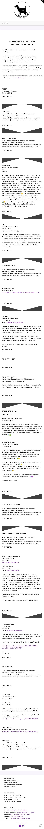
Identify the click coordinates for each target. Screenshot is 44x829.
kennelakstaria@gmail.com (15, 630)
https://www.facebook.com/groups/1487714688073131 (20, 719)
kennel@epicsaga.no (19, 78)
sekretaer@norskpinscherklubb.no (17, 810)
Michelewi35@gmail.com (15, 322)
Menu (6, 23)
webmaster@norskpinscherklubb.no (21, 818)
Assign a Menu (22, 823)
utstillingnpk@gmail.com (16, 816)
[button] (42, 2)
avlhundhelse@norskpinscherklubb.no (20, 814)
